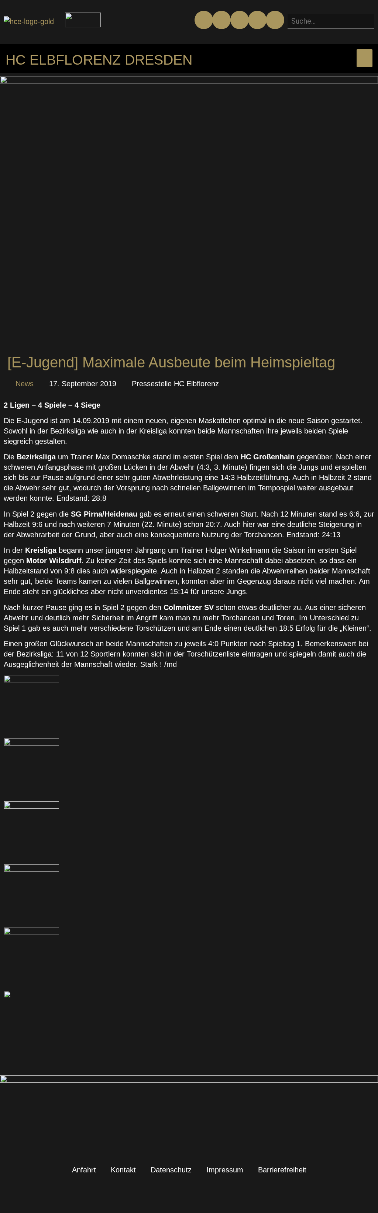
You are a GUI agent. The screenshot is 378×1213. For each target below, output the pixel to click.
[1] (31, 806)
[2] (31, 680)
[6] (31, 995)
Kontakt (123, 1170)
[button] (331, 9)
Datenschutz (171, 1170)
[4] (31, 932)
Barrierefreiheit (282, 1170)
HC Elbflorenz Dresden (99, 60)
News (25, 384)
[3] (31, 743)
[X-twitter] (257, 20)
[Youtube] (221, 20)
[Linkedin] (275, 20)
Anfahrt (84, 1170)
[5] (31, 869)
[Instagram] (239, 20)
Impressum (224, 1170)
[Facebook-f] (204, 20)
